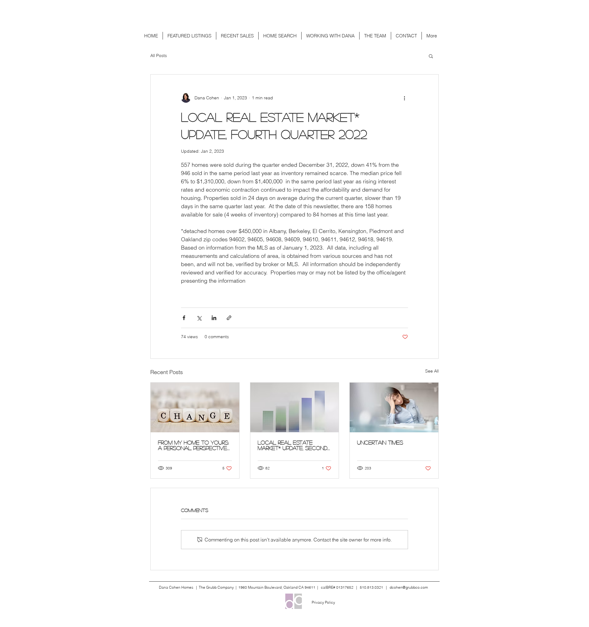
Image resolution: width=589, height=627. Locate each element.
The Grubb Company (216, 587)
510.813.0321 (371, 587)
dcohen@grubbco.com (258, 7)
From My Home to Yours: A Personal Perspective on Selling (193, 445)
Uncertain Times (380, 442)
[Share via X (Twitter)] (199, 318)
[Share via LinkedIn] (214, 318)
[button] (431, 55)
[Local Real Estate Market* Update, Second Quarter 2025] (294, 407)
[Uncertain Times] (394, 407)
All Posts (158, 55)
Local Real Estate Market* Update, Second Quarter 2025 (292, 445)
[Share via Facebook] (184, 318)
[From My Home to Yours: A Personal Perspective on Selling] (195, 407)
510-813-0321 (314, 7)
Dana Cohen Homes (176, 587)
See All (432, 371)
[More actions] (404, 97)
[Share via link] (229, 318)
